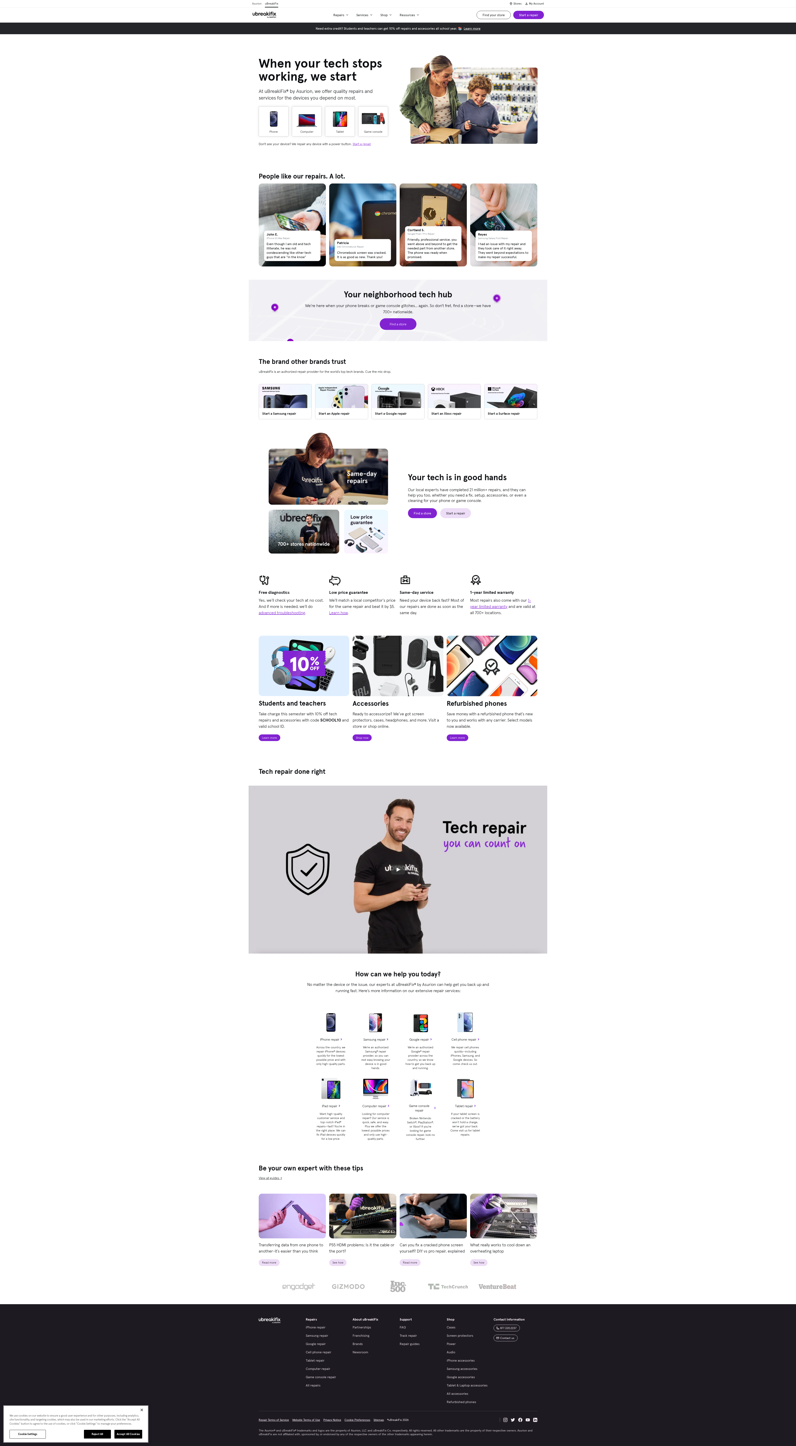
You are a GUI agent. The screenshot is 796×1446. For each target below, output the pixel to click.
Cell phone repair (463, 1039)
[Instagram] (505, 1420)
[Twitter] (513, 1420)
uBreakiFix (271, 3)
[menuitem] (341, 14)
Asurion (257, 3)
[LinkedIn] (535, 1420)
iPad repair (329, 1106)
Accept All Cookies (128, 1434)
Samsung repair (374, 1039)
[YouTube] (528, 1420)
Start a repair (362, 144)
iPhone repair (329, 1039)
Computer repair (374, 1106)
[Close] (141, 1409)
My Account (536, 3)
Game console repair (419, 1108)
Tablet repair (464, 1106)
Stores (517, 3)
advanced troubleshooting (282, 612)
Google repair (419, 1039)
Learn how (338, 612)
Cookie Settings (28, 1434)
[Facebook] (520, 1420)
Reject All (97, 1434)
